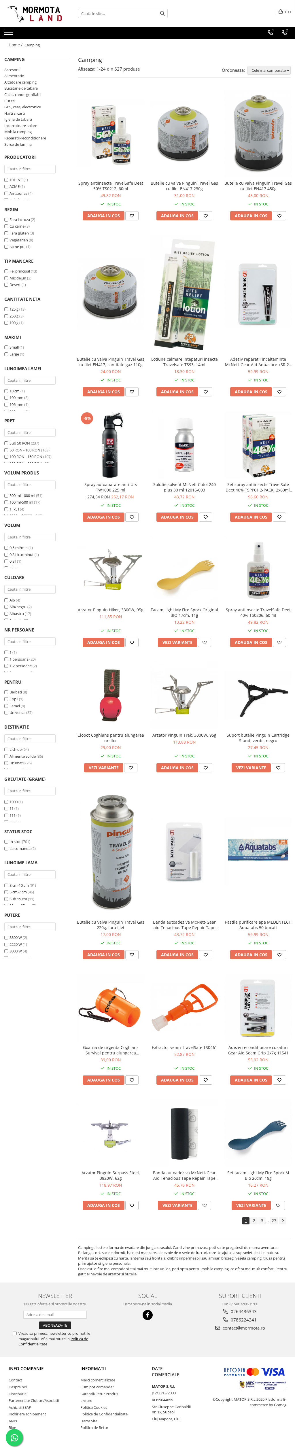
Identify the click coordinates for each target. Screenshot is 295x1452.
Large (14, 354)
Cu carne (17, 226)
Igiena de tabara (18, 119)
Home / (16, 45)
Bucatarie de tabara (21, 88)
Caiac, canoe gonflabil (22, 94)
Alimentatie (14, 75)
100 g (14, 322)
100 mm (16, 397)
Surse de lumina (18, 144)
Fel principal (20, 271)
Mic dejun (18, 278)
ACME (15, 186)
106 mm (16, 404)
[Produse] (9, 34)
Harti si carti (14, 113)
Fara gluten (19, 233)
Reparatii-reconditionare (25, 138)
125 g (14, 309)
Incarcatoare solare (20, 125)
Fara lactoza (20, 219)
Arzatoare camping (20, 82)
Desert (15, 284)
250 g (14, 316)
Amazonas (18, 193)
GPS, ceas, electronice (22, 106)
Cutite (9, 100)
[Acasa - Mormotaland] (33, 13)
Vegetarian (19, 240)
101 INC (16, 179)
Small (14, 347)
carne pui (17, 246)
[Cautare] (162, 13)
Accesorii (11, 69)
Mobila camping (18, 131)
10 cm (15, 391)
